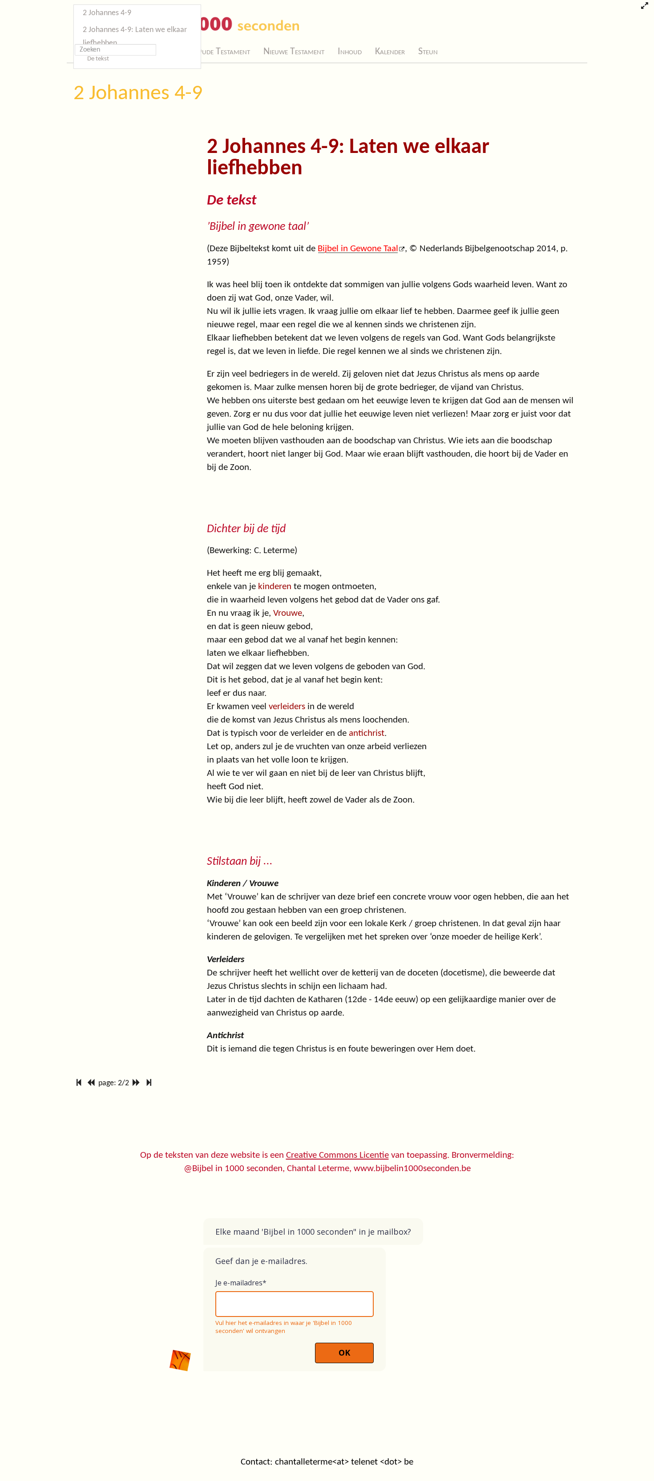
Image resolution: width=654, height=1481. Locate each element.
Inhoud (350, 51)
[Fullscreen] (644, 6)
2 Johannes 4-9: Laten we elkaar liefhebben (135, 37)
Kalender (390, 51)
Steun (428, 51)
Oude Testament (222, 51)
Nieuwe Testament (293, 51)
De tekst (98, 59)
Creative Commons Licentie (337, 1155)
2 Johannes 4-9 (137, 93)
